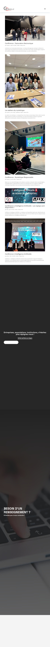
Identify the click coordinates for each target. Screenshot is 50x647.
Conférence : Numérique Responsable (19, 177)
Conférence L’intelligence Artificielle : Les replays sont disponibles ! (25, 207)
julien (8, 256)
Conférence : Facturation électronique (19, 43)
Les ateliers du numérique (15, 110)
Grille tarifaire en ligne (25, 338)
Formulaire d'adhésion (11, 342)
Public (18, 45)
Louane (8, 45)
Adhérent (18, 112)
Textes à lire (22, 45)
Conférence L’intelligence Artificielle (18, 254)
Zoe (7, 209)
